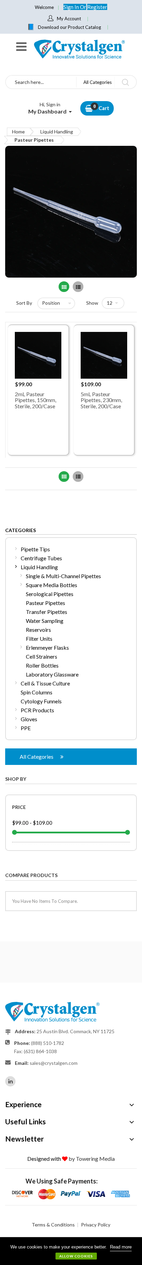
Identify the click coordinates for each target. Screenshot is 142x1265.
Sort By (24, 303)
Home (18, 131)
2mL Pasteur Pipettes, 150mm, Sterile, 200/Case (35, 400)
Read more (121, 1247)
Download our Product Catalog (69, 27)
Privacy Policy (95, 1225)
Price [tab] (19, 807)
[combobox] (41, 82)
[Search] (125, 82)
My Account (69, 18)
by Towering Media (92, 1158)
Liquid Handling (56, 131)
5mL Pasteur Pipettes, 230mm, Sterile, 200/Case (101, 400)
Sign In (71, 7)
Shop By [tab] (15, 779)
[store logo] (79, 49)
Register (97, 7)
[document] (71, 1251)
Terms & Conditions (53, 1225)
